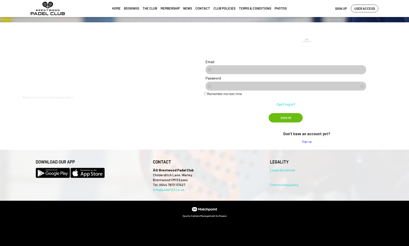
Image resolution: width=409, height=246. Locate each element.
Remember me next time (224, 94)
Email (210, 62)
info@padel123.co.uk (168, 190)
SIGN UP (341, 8)
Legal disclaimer (282, 170)
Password (213, 78)
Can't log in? (286, 104)
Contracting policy (284, 185)
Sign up (307, 141)
